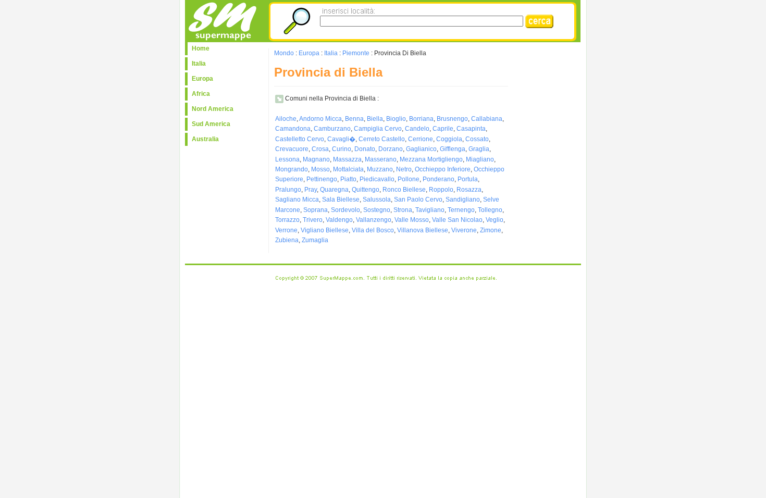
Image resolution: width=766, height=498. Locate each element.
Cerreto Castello (382, 139)
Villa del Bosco (373, 230)
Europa (202, 78)
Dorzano (390, 149)
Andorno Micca (320, 118)
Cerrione (420, 139)
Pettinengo (321, 179)
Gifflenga (452, 149)
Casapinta (471, 128)
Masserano (381, 159)
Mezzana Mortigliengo (431, 159)
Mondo (284, 53)
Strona (402, 210)
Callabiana (486, 118)
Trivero (313, 219)
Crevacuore (291, 149)
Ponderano (438, 179)
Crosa (320, 149)
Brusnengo (452, 118)
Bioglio (396, 118)
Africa (201, 93)
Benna (354, 118)
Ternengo (461, 210)
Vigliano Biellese (325, 230)
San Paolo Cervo (418, 199)
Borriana (421, 118)
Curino (341, 149)
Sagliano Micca (297, 199)
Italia (199, 63)
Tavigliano (429, 210)
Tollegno (490, 210)
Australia (205, 139)
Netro (404, 169)
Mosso (320, 169)
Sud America (211, 124)
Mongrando (291, 169)
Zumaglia (315, 240)
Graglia (478, 149)
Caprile (443, 128)
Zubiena (287, 240)
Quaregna (334, 189)
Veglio (494, 219)
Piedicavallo (377, 179)
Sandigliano (463, 199)
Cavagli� (341, 139)
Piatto (348, 179)
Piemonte (355, 53)
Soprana (315, 210)
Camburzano (332, 128)
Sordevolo (345, 210)
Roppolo (441, 189)
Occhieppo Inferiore (443, 169)
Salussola (377, 199)
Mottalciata (348, 169)
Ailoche (285, 118)
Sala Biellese (341, 199)
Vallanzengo (373, 219)
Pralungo (288, 189)
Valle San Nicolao (457, 219)
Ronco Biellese (404, 189)
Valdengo (339, 219)
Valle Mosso (411, 219)
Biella (375, 118)
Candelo (417, 128)
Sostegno (376, 210)
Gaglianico (421, 149)
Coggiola (449, 139)
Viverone (464, 230)
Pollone (408, 179)
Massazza (347, 159)
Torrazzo (287, 219)
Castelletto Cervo (299, 139)
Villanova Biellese (422, 230)
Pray (310, 189)
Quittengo (365, 189)
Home (200, 48)
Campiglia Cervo (378, 128)
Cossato (477, 139)
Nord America (212, 109)
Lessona (287, 159)
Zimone (490, 230)
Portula (468, 179)
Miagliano (480, 159)
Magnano (316, 159)
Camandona (293, 128)
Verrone (286, 230)
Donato (364, 149)
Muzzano (380, 169)
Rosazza (468, 189)
